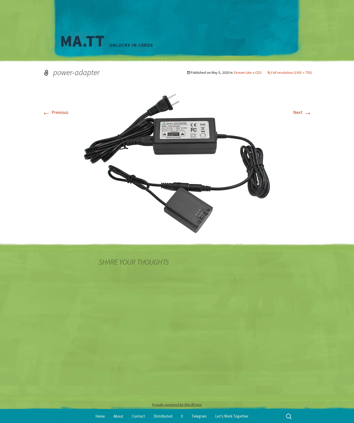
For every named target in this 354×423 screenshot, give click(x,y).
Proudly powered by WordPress (177, 404)
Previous (55, 112)
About (118, 416)
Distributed (163, 416)
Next (302, 112)
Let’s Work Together (232, 416)
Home (100, 416)
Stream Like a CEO (247, 72)
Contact (138, 416)
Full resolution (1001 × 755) (291, 72)
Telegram (199, 416)
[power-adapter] (177, 163)
